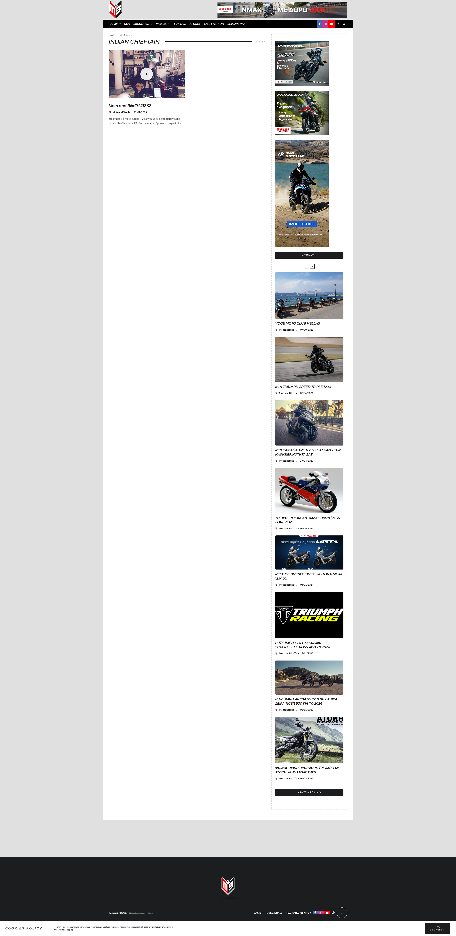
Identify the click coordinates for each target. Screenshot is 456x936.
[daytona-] (309, 552)
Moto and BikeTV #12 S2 (130, 106)
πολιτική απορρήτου (162, 927)
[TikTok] (338, 24)
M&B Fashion (214, 24)
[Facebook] (319, 24)
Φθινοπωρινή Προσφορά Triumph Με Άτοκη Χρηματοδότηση (307, 770)
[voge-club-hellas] (309, 295)
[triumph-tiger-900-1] (309, 678)
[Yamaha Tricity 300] (309, 423)
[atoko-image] (309, 740)
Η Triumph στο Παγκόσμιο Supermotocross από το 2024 (302, 645)
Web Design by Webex (141, 913)
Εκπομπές (141, 24)
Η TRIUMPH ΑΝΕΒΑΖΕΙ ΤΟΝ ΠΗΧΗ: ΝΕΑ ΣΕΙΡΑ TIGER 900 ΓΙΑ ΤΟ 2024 (306, 701)
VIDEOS (161, 24)
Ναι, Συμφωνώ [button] (437, 928)
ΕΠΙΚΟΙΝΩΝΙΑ (236, 24)
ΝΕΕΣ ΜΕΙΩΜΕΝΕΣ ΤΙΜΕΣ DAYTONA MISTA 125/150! (309, 576)
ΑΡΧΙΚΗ (115, 24)
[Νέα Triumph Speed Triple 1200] (309, 359)
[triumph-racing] (309, 615)
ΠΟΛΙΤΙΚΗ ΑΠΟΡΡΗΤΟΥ (298, 912)
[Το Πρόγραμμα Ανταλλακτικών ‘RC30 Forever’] (309, 490)
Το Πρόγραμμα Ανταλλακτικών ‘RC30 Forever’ (307, 520)
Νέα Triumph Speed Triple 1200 (303, 387)
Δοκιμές (180, 24)
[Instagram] (325, 24)
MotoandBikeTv (121, 112)
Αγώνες (195, 24)
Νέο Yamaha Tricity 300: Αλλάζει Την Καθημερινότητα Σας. (308, 452)
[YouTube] (331, 24)
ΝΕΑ (127, 24)
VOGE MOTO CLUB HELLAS (297, 323)
